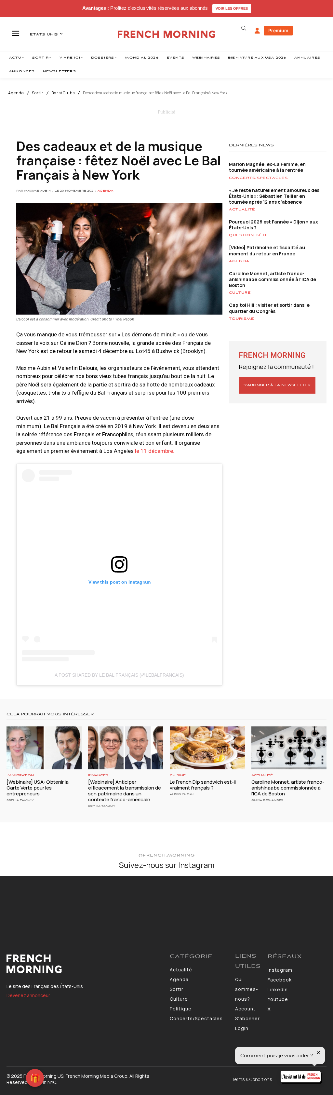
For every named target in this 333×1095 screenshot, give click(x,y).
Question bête (248, 235)
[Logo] (85, 963)
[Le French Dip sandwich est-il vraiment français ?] (207, 747)
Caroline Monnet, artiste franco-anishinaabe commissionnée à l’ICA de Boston (272, 279)
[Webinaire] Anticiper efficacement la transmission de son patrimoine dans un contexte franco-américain (124, 790)
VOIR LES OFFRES (232, 8)
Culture (240, 293)
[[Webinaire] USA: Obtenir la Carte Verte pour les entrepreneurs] (44, 747)
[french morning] (166, 34)
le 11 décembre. (155, 451)
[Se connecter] (257, 31)
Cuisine (178, 775)
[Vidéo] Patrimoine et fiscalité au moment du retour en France (267, 250)
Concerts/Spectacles (258, 178)
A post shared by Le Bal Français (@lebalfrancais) (119, 675)
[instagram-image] (27, 903)
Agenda (16, 93)
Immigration (20, 775)
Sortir (38, 93)
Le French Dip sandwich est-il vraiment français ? (203, 784)
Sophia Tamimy (20, 800)
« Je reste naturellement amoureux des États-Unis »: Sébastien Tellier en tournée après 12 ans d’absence (274, 196)
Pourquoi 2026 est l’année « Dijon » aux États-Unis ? (273, 225)
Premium (278, 30)
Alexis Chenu (181, 794)
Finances (98, 775)
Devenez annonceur (28, 995)
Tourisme (241, 319)
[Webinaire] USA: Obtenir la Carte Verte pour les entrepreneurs (38, 787)
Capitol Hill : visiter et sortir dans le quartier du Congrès (269, 308)
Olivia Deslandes (267, 800)
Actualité (242, 209)
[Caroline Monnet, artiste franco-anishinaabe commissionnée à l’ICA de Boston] (288, 747)
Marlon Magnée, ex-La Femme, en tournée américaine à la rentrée (267, 167)
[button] (244, 28)
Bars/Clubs (63, 93)
